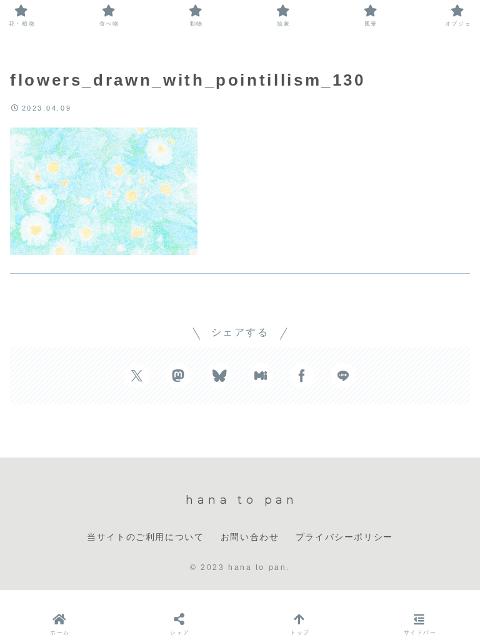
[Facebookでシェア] (301, 375)
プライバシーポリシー (344, 536)
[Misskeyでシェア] (260, 375)
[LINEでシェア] (343, 375)
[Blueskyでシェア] (219, 375)
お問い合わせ (250, 536)
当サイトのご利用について (145, 536)
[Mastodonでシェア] (178, 375)
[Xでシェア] (136, 375)
